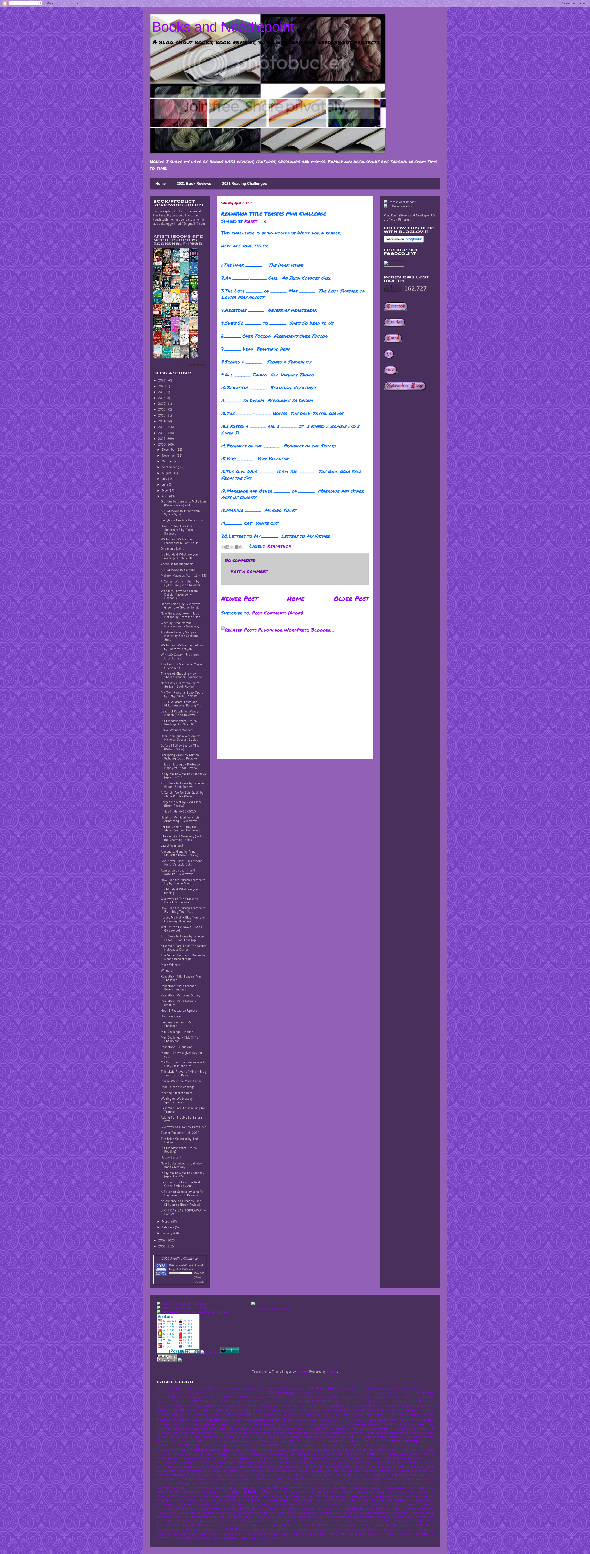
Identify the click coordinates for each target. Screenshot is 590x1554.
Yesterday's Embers (207, 1534)
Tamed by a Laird (261, 1504)
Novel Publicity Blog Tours (342, 1483)
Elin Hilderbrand (311, 1441)
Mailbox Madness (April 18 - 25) (183, 575)
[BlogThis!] (227, 547)
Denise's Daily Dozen (220, 1437)
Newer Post (239, 598)
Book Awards (357, 1414)
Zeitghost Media (231, 1534)
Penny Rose (256, 1487)
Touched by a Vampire (259, 1525)
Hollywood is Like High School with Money (199, 1454)
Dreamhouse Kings (169, 1441)
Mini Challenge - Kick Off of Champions (180, 1039)
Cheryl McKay (392, 1424)
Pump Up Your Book (289, 1487)
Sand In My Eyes (225, 1496)
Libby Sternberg (321, 1466)
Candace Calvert (226, 1424)
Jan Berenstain (207, 1458)
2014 (162, 421)
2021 (162, 380)
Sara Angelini (245, 1496)
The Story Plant (242, 1517)
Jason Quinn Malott (268, 1458)
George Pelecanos (398, 1445)
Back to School (215, 1410)
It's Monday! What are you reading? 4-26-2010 (179, 556)
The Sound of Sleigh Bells (215, 1517)
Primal (269, 1487)
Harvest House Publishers (295, 1450)
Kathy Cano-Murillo (248, 1462)
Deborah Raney (167, 1437)
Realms (278, 1492)
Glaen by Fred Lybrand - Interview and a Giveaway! (180, 625)
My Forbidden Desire (357, 1479)
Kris (171, 1265)
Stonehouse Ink (261, 1500)
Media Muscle (337, 1475)
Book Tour (267, 1420)
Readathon (279, 546)
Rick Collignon (358, 1492)
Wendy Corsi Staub (215, 1529)
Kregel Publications (387, 1462)
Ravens (411, 1487)
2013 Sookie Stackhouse (254, 1397)
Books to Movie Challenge (372, 1420)
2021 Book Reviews (194, 184)
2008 (162, 1246)
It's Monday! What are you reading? (179, 891)
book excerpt (337, 1533)
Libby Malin (302, 1466)
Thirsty (300, 1521)
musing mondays (397, 1534)
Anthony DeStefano (405, 1405)
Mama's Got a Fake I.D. (201, 1475)
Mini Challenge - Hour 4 (177, 1032)
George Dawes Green (370, 1445)
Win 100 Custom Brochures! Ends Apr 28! (180, 656)
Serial (317, 1496)
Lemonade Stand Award (261, 1466)
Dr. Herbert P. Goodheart (384, 1437)
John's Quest (415, 1458)
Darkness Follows (310, 1433)
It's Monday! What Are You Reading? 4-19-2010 (179, 723)
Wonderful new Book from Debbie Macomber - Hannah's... (179, 594)
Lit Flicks (162, 1471)
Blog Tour (250, 1413)
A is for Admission (287, 1401)
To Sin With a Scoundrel (392, 1521)
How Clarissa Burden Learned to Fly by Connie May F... (183, 882)
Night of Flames (273, 1483)
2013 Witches (277, 1397)
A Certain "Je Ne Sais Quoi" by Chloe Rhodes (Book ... (182, 794)
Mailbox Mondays (171, 1474)
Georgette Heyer (422, 1445)
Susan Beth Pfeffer (392, 1500)
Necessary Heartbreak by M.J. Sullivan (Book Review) (181, 685)
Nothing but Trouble (311, 1483)
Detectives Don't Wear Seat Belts (258, 1437)
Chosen (420, 1424)
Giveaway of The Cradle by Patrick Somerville (179, 900)
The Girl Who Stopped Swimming (368, 1508)
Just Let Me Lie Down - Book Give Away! (181, 929)
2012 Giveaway (228, 1388)
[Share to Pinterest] (241, 547)
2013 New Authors (353, 1392)
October (168, 461)
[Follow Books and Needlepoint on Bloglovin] (404, 241)
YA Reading (186, 1534)
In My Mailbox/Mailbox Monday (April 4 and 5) (182, 1175)
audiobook (265, 1534)
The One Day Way (329, 1513)
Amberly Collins (281, 1405)
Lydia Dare (339, 1471)
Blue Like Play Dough (273, 1414)
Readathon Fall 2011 (210, 1492)
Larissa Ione (164, 1466)
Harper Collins (268, 1450)
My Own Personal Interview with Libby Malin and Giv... (183, 1064)
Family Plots (425, 1441)
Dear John (412, 1433)
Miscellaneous (310, 1479)
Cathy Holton (341, 1424)
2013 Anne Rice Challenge (372, 1388)
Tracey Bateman (284, 1525)
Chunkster (196, 1428)
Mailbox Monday (421, 1470)
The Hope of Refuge (402, 1508)
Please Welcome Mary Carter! (181, 1081)
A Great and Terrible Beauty (397, 1397)
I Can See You (254, 1454)
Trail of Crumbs (305, 1525)
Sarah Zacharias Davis (268, 1496)
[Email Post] (262, 221)
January (167, 1233)
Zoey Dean (250, 1534)
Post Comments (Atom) (277, 612)
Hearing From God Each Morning (351, 1450)
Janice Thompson (244, 1458)
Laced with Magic (412, 1462)
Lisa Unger (426, 1466)
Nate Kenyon (409, 1479)
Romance (171, 1496)
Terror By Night (327, 1504)
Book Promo (183, 1420)
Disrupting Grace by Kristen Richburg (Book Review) (180, 757)
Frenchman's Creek (242, 1445)
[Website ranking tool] (192, 1312)
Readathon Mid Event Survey (180, 995)
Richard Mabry (339, 1492)
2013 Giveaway (281, 1392)
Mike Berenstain (244, 1479)
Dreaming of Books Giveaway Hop (204, 1441)
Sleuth (390, 1496)
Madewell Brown (374, 1471)
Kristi (251, 221)
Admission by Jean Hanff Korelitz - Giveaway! (178, 872)
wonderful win (246, 1538)
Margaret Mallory (228, 1475)
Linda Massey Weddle (378, 1466)
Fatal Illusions (165, 1445)
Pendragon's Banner (222, 1487)
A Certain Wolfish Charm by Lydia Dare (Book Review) (180, 583)
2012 (162, 433)
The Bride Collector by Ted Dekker (179, 1140)
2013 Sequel (230, 1397)
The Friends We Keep (264, 1508)
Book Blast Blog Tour (397, 1414)
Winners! (167, 970)
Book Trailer (283, 1420)
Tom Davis (163, 1525)
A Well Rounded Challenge (215, 1401)
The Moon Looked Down (301, 1513)
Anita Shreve (336, 1405)
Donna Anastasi (334, 1437)
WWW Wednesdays (169, 1529)
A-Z (303, 1401)
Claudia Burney (237, 1428)
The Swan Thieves (264, 1517)
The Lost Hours (246, 1513)
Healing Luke (321, 1450)
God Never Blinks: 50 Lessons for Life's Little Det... (181, 863)
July (165, 479)
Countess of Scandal (353, 1428)
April (165, 496)
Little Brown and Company (186, 1471)
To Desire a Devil (364, 1521)
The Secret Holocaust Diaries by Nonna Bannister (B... (183, 957)
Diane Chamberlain (292, 1437)
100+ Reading (168, 1388)
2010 (162, 444)
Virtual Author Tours (420, 1525)
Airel (430, 1401)
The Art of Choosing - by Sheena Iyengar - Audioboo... (182, 675)
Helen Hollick (408, 1450)
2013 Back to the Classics (404, 1388)
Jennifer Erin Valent (311, 1458)
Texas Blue (361, 1504)
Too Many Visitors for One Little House (218, 1525)
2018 (162, 398)
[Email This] (223, 547)
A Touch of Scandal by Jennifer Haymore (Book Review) (182, 1193)
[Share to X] (232, 547)
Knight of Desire (364, 1462)
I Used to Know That (311, 1454)
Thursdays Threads (340, 1521)
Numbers (367, 1483)
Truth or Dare (363, 1525)
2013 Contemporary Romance (212, 1392)
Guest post (231, 1450)
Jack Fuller (426, 1454)
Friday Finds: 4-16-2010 (178, 811)
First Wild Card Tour (193, 1445)
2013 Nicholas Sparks (379, 1392)
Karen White (198, 1462)
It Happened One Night (404, 1454)
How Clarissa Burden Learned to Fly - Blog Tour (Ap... (183, 910)
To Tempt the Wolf (421, 1521)
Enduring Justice (377, 1441)
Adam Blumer (418, 1401)
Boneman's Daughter (315, 1414)
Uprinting (400, 1525)
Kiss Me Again (343, 1462)
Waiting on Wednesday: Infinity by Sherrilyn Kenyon (182, 647)
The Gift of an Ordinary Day (296, 1508)
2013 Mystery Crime (329, 1392)
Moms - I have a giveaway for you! (181, 1054)
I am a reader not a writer (343, 1454)
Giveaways (213, 1449)
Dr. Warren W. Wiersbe (417, 1437)
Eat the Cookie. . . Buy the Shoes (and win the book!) (180, 829)
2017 (162, 404)
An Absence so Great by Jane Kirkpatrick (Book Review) (181, 1203)
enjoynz (302, 1371)
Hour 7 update (171, 1016)
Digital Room (314, 1437)
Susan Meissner (183, 1504)
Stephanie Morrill (238, 1500)
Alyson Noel (244, 1405)
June (165, 484)
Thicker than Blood (282, 1521)
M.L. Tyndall (354, 1471)
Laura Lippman (182, 1466)
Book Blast (374, 1414)
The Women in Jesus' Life (252, 1521)
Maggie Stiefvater (397, 1471)
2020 (162, 386)
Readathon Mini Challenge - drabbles (180, 1003)
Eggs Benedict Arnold (286, 1441)
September (170, 467)
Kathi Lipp (227, 1462)
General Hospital (344, 1445)
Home (160, 184)
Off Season (381, 1483)
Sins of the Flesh (374, 1496)
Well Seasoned (192, 1529)
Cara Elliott (245, 1424)
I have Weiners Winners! (178, 730)
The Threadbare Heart (355, 1517)
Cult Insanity (414, 1428)
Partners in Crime (175, 1487)
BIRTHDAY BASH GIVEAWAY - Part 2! (183, 1212)
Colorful (303, 1428)
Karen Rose (181, 1462)
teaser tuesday (421, 1533)
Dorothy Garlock (356, 1437)
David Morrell (355, 1433)
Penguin (242, 1487)
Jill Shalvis (369, 1458)
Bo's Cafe (294, 1414)
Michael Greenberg (220, 1479)
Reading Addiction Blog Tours (248, 1491)
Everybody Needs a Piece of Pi (182, 520)
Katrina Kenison (272, 1462)
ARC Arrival (316, 1400)
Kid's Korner (291, 1462)
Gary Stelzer (307, 1445)
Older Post (351, 598)
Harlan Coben (249, 1450)
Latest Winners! (172, 845)
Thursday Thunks (316, 1521)
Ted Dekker (280, 1504)
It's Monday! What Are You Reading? (179, 1150)
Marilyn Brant (265, 1475)
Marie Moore (248, 1475)
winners (228, 1537)
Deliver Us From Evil (191, 1437)
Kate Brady (213, 1462)
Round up (185, 1496)
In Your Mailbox (375, 1453)
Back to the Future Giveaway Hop (289, 1410)
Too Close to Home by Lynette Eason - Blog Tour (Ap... (182, 938)
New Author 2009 (191, 1483)
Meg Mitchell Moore (359, 1475)
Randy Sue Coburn (393, 1487)
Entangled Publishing (403, 1441)
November (169, 455)
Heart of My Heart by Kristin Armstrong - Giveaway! (181, 819)
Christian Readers (177, 1428)
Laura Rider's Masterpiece (209, 1466)
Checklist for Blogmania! (177, 564)
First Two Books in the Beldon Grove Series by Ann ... (182, 1184)
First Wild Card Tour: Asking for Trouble (183, 1110)
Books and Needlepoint (223, 27)
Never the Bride (167, 1483)
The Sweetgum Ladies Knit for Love (300, 1517)
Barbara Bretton (320, 1410)
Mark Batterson (285, 1475)
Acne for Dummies (398, 1401)
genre (362, 1534)
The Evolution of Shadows (212, 1508)
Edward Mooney (260, 1441)
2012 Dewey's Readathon (198, 1388)
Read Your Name (168, 1492)
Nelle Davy (426, 1479)
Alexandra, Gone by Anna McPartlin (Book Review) (179, 853)
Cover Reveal (378, 1428)
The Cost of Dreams (182, 1508)
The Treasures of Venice (412, 1517)
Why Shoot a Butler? (420, 1529)
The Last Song (200, 1513)
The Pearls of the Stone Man (360, 1513)
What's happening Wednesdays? (307, 1529)
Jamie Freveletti (188, 1458)
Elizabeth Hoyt (332, 1441)
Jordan (429, 1458)
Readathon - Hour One (176, 1047)
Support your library (364, 1500)
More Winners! (171, 965)
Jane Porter (224, 1458)
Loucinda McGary (254, 1471)
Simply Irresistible (351, 1496)
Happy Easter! (171, 1157)
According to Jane (373, 1401)
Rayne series (425, 1487)
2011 (162, 439)
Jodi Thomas (398, 1458)
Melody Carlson (403, 1475)
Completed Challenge (324, 1428)
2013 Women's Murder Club (303, 1397)
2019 (162, 392)
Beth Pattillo (173, 1414)
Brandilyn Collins (416, 1420)
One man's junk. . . (173, 549)
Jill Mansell (355, 1458)
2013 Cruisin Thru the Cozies (249, 1392)
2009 (162, 1240)
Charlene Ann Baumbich (366, 1424)
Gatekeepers (324, 1445)
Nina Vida (291, 1483)
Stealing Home (217, 1500)
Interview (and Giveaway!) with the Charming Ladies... (182, 838)
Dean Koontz (395, 1433)
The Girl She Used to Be (330, 1508)
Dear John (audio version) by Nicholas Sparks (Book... (180, 738)
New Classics (214, 1483)
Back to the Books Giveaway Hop (247, 1410)
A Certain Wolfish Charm (337, 1397)
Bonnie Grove (339, 1414)
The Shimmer (189, 1517)
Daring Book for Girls (264, 1433)
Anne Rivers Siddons (358, 1405)
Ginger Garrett (166, 1450)
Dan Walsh (215, 1433)
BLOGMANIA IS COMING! (179, 570)
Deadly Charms (375, 1433)
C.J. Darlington (190, 1424)
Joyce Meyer (165, 1462)
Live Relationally (231, 1471)
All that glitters (166, 1405)
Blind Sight (235, 1414)
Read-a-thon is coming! (177, 1087)
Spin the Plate (174, 1500)
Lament (428, 1462)
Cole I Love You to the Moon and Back (273, 1428)
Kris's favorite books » (192, 364)
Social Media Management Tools (270, 1308)
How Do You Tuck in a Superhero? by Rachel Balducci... (177, 529)
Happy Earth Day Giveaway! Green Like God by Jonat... (180, 606)
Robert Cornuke (395, 1492)
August (167, 473)
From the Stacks (287, 1445)
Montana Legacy (331, 1479)
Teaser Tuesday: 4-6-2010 (180, 1133)
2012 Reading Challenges (320, 1388)
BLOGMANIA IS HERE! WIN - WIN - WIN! (182, 513)
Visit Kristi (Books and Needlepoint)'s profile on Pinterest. (410, 217)
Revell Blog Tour (316, 1492)
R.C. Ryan (334, 1487)
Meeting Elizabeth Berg (176, 1093)
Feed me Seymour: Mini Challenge (177, 1024)
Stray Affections (282, 1500)
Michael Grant (198, 1479)
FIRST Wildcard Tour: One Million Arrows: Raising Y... (181, 704)
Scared (287, 1496)
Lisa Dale (398, 1466)
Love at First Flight (310, 1471)
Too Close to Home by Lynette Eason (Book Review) (182, 785)
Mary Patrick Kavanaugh (311, 1475)
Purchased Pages (315, 1487)
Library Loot (340, 1466)
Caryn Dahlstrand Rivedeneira (314, 1424)
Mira (296, 1479)
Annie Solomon (383, 1405)
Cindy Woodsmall (215, 1428)
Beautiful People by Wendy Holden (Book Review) (179, 713)
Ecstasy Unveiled (238, 1441)
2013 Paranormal (404, 1392)
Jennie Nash (290, 1458)
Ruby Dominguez (203, 1496)
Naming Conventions (386, 1479)
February (168, 1227)
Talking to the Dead (237, 1504)
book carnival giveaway (311, 1534)
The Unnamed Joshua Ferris (218, 1521)
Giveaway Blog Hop (190, 1450)
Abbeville (333, 1401)
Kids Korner (308, 1462)
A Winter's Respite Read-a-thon (254, 1401)
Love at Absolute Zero (282, 1471)
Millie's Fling (284, 1479)
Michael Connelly (176, 1479)
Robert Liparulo (417, 1492)
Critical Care (398, 1428)
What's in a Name (340, 1529)
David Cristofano (334, 1433)
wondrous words (268, 1538)
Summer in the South (335, 1500)
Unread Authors (382, 1525)
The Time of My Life (382, 1517)
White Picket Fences (393, 1529)
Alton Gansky (204, 1405)
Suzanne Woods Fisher (209, 1504)
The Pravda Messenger (418, 1513)
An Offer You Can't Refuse (309, 1405)
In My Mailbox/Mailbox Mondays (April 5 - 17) (183, 776)
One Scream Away (401, 1483)
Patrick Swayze (199, 1487)
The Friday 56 (240, 1508)
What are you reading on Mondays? (257, 1529)
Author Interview (181, 1409)
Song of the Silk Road (408, 1496)
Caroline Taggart (264, 1424)
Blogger (332, 1371)
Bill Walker (188, 1414)
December (169, 449)
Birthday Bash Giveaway (211, 1414)
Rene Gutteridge (294, 1492)
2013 (162, 427)
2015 (162, 415)
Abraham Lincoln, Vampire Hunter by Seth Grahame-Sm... (180, 635)
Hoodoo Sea (235, 1454)
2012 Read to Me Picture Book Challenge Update (272, 1388)
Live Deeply (212, 1471)
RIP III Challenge (352, 1487)
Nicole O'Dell (254, 1483)
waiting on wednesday (174, 1537)
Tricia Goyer (345, 1525)
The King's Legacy (178, 1513)
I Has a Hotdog (287, 1454)
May (165, 490)
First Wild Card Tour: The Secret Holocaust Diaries (183, 947)
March (166, 1221)
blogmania (289, 1534)
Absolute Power (350, 1401)
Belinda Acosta (385, 1410)
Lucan (326, 1471)
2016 (162, 409)
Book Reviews (232, 1420)
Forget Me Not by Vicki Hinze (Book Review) (181, 804)
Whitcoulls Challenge (365, 1529)
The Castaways (405, 1504)
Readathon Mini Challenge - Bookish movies (180, 988)
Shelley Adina (330, 1496)
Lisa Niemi (412, 1466)
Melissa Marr (382, 1475)
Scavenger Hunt (302, 1496)
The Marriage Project (270, 1513)
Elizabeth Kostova (354, 1441)
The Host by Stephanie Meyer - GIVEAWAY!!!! (183, 666)
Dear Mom (426, 1433)
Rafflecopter (372, 1487)
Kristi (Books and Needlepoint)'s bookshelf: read (178, 240)
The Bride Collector (382, 1504)
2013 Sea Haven (211, 1397)
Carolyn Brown (286, 1424)
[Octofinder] (210, 1352)
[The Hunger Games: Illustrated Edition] (159, 316)
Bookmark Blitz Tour (342, 1419)
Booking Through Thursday (311, 1420)
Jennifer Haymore (335, 1458)
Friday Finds (266, 1445)
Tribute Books (326, 1525)
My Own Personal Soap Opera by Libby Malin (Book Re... (182, 694)
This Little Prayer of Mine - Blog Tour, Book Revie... (183, 1073)
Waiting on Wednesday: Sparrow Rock (177, 1100)
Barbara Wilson (341, 1410)
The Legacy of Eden (222, 1513)
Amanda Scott (262, 1405)
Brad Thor (397, 1420)
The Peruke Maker (391, 1513)
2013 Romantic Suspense (186, 1397)
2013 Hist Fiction (305, 1392)
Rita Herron (376, 1492)
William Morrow (167, 1534)
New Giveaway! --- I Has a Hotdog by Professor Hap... (181, 615)
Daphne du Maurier (236, 1433)
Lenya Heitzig (286, 1466)
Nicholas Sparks (233, 1483)
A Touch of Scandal (184, 1401)
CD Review (208, 1424)
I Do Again (270, 1454)
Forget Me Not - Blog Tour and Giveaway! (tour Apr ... (183, 919)
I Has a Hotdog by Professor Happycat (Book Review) (181, 766)
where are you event (207, 1538)
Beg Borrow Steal (363, 1410)
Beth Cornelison (407, 1410)
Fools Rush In (220, 1445)
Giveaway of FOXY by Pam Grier (183, 1127)
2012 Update (347, 1388)
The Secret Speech (169, 1517)
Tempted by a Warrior (302, 1504)
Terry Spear (345, 1504)
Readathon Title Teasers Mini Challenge (181, 978)
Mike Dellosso (266, 1479)
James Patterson (167, 1458)
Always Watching (225, 1405)
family (353, 1534)
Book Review (206, 1418)
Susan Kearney (415, 1500)
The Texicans (331, 1517)
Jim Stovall (382, 1458)
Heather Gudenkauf (386, 1450)
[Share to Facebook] (236, 547)
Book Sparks (250, 1420)
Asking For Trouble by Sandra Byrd (181, 1119)
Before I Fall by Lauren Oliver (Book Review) (181, 747)
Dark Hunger (288, 1433)
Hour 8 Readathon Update (179, 1010)
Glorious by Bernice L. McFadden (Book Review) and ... (183, 503)
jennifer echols (376, 1534)
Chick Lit (408, 1424)
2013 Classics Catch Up (179, 1392)
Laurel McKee (236, 1466)
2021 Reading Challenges (244, 184)
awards (277, 1534)
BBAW (200, 1410)
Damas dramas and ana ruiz (189, 1433)
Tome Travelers (181, 1525)
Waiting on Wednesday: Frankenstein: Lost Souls (179, 541)
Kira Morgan (325, 1462)
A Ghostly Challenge (367, 1397)
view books (199, 1281)
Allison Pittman (185, 1405)
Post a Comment (248, 571)
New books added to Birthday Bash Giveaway (181, 1165)
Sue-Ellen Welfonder (308, 1500)
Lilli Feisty (356, 1466)
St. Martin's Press (195, 1500)
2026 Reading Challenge (180, 1258)
